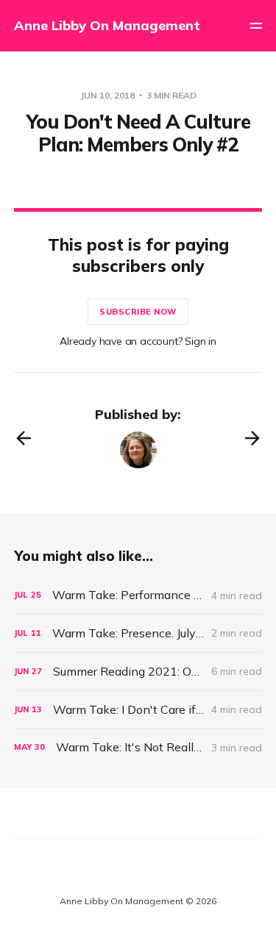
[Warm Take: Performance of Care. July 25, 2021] (138, 595)
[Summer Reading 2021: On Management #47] (138, 671)
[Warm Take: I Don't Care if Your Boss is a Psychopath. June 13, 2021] (138, 710)
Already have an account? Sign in (138, 341)
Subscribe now (138, 312)
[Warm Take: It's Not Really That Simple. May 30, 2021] (138, 747)
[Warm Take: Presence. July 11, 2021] (138, 633)
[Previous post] (23, 438)
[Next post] (252, 438)
